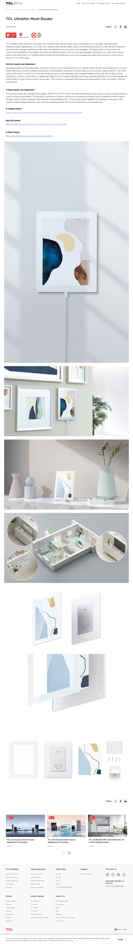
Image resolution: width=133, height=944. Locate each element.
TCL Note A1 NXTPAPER (39, 918)
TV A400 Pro (35, 901)
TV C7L (58, 881)
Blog (57, 911)
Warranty (59, 914)
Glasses (8, 918)
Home (8, 10)
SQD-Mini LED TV (12, 874)
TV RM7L (34, 911)
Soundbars (10, 884)
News (58, 908)
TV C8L (58, 877)
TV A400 (34, 904)
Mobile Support (86, 874)
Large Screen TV (12, 881)
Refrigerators (35, 877)
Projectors (9, 914)
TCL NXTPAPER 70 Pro (64, 887)
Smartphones (10, 901)
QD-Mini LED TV (12, 877)
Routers (9, 911)
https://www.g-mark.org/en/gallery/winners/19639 (29, 136)
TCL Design (16, 10)
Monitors (9, 887)
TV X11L (58, 874)
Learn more (69, 940)
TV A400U (35, 908)
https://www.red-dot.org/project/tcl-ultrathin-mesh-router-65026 (36, 124)
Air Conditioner (36, 874)
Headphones (10, 908)
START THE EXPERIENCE (115, 886)
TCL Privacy (60, 921)
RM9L (58, 884)
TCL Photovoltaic (62, 901)
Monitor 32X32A (37, 914)
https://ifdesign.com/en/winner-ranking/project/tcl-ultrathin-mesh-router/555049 (44, 112)
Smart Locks (35, 884)
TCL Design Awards (29, 10)
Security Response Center (65, 918)
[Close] (126, 939)
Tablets (8, 904)
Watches (9, 921)
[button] (69, 853)
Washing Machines (37, 881)
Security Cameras (37, 887)
